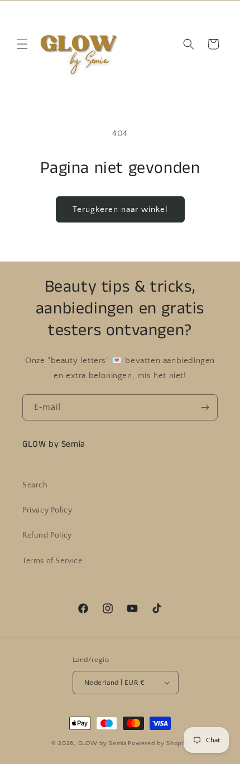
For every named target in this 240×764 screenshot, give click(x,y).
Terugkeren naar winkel (120, 209)
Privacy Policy (47, 510)
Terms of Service (52, 561)
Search (35, 485)
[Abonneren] (205, 407)
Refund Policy (47, 535)
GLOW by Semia (102, 743)
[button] (22, 44)
